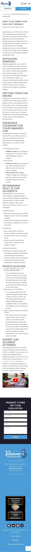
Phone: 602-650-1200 (15, 468)
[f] (9, 525)
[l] (13, 525)
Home (4, 14)
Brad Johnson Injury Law (9, 3)
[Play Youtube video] (15, 380)
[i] (22, 525)
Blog (8, 14)
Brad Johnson (11, 27)
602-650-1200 (23, 8)
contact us (7, 8)
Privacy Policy (15, 536)
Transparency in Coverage (15, 544)
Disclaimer (15, 540)
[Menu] (29, 3)
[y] (17, 525)
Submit (15, 437)
